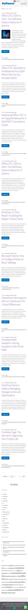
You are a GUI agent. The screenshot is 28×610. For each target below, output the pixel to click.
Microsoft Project (6, 512)
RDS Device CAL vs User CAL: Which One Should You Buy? (14, 545)
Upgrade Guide (16, 59)
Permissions (12, 329)
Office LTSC (10, 59)
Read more (5, 51)
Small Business (6, 523)
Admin (5, 287)
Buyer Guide (9, 104)
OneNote (23, 376)
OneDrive (20, 422)
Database (5, 498)
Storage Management (15, 587)
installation (5, 505)
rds (22, 582)
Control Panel (6, 245)
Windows (5, 529)
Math (20, 376)
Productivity (22, 465)
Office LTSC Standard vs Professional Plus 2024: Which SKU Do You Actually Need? (13, 73)
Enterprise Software (8, 202)
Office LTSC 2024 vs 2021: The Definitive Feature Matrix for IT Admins (11, 20)
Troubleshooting (4, 289)
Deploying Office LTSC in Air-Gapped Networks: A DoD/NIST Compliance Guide (13, 120)
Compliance (11, 153)
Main (6, 244)
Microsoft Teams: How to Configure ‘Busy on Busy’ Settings (12, 259)
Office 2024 (5, 518)
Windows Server (6, 532)
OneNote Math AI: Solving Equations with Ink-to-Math (12, 344)
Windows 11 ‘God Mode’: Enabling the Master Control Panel (12, 215)
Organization (16, 465)
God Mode (12, 245)
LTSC (8, 573)
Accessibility (6, 376)
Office (7, 57)
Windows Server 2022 (8, 593)
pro (2, 582)
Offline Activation (9, 579)
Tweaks (22, 245)
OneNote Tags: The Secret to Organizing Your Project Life (11, 435)
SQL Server (5, 525)
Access (5, 104)
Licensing (14, 104)
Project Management (5, 467)
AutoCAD (5, 494)
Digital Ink (11, 376)
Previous (5, 476)
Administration (7, 329)
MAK (10, 573)
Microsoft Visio (6, 514)
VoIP (10, 289)
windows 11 (21, 59)
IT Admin (5, 59)
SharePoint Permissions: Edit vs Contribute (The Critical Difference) (13, 301)
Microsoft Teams (16, 287)
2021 (5, 565)
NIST (17, 153)
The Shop (14, 484)
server (11, 584)
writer (15, 13)
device (3, 570)
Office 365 (16, 422)
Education (16, 376)
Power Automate (22, 579)
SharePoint (22, 329)
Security (8, 155)
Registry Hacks (17, 245)
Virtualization (6, 527)
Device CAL (7, 570)
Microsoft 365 (6, 465)
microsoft (15, 573)
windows (11, 590)
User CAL (6, 590)
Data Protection (10, 422)
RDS (4, 520)
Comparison (11, 568)
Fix (3, 503)
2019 (2, 565)
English (18, 1)
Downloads (5, 500)
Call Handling (9, 287)
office (19, 576)
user (2, 590)
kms (22, 570)
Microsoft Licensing (9, 576)
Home (4, 8)
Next (24, 476)
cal (2, 568)
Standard (9, 587)
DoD (15, 153)
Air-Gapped (6, 153)
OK (14, 608)
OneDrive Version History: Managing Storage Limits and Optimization (11, 390)
